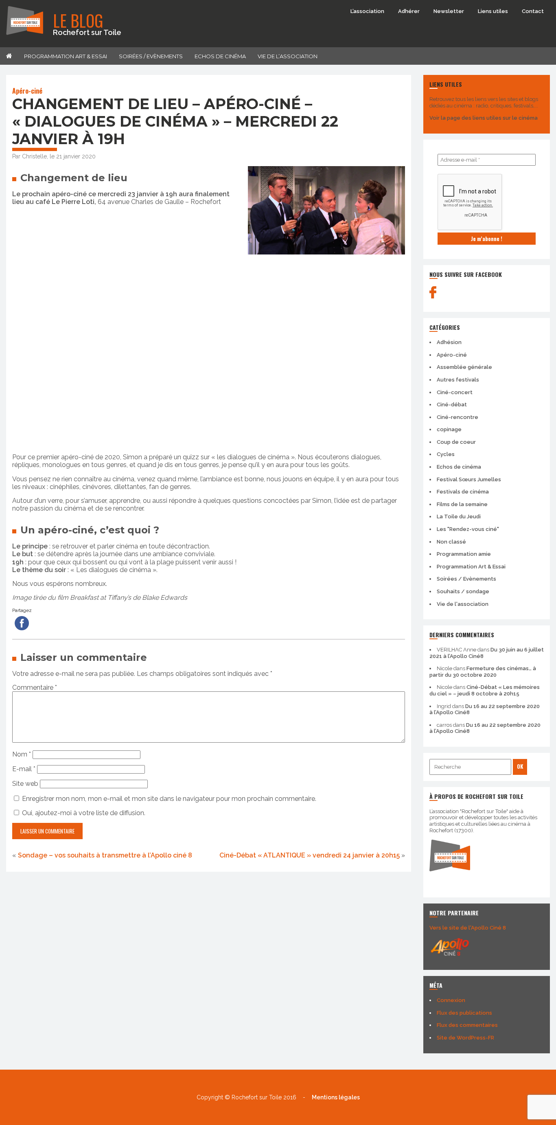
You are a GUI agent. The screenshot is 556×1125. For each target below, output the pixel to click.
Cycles (446, 454)
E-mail (23, 769)
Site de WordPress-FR (465, 1038)
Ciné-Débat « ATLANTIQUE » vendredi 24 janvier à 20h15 (309, 855)
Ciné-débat (452, 404)
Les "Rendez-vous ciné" (468, 529)
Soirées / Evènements (151, 56)
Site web (25, 783)
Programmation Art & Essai (65, 56)
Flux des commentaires (467, 1025)
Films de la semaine (462, 504)
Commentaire (34, 687)
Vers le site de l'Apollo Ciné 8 (467, 928)
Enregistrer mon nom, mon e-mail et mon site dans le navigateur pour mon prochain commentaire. (169, 799)
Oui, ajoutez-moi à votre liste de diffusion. (82, 813)
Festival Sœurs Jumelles (469, 479)
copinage (449, 429)
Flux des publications (464, 1013)
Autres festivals (458, 380)
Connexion (451, 1000)
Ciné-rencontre (457, 417)
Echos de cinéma (220, 56)
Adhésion (449, 342)
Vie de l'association (462, 604)
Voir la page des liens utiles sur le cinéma (483, 118)
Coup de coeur (456, 442)
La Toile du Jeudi (459, 516)
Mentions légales (336, 1097)
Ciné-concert (455, 392)
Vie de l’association (287, 56)
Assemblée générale (464, 367)
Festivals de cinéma (463, 492)
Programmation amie (464, 554)
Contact (533, 11)
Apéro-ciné (27, 91)
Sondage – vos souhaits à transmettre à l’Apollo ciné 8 (105, 855)
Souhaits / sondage (463, 591)
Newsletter (448, 11)
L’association (367, 11)
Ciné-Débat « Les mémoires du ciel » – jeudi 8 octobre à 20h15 (484, 690)
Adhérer (409, 11)
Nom (21, 754)
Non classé (451, 542)
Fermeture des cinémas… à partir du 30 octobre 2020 (482, 671)
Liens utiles (493, 11)
